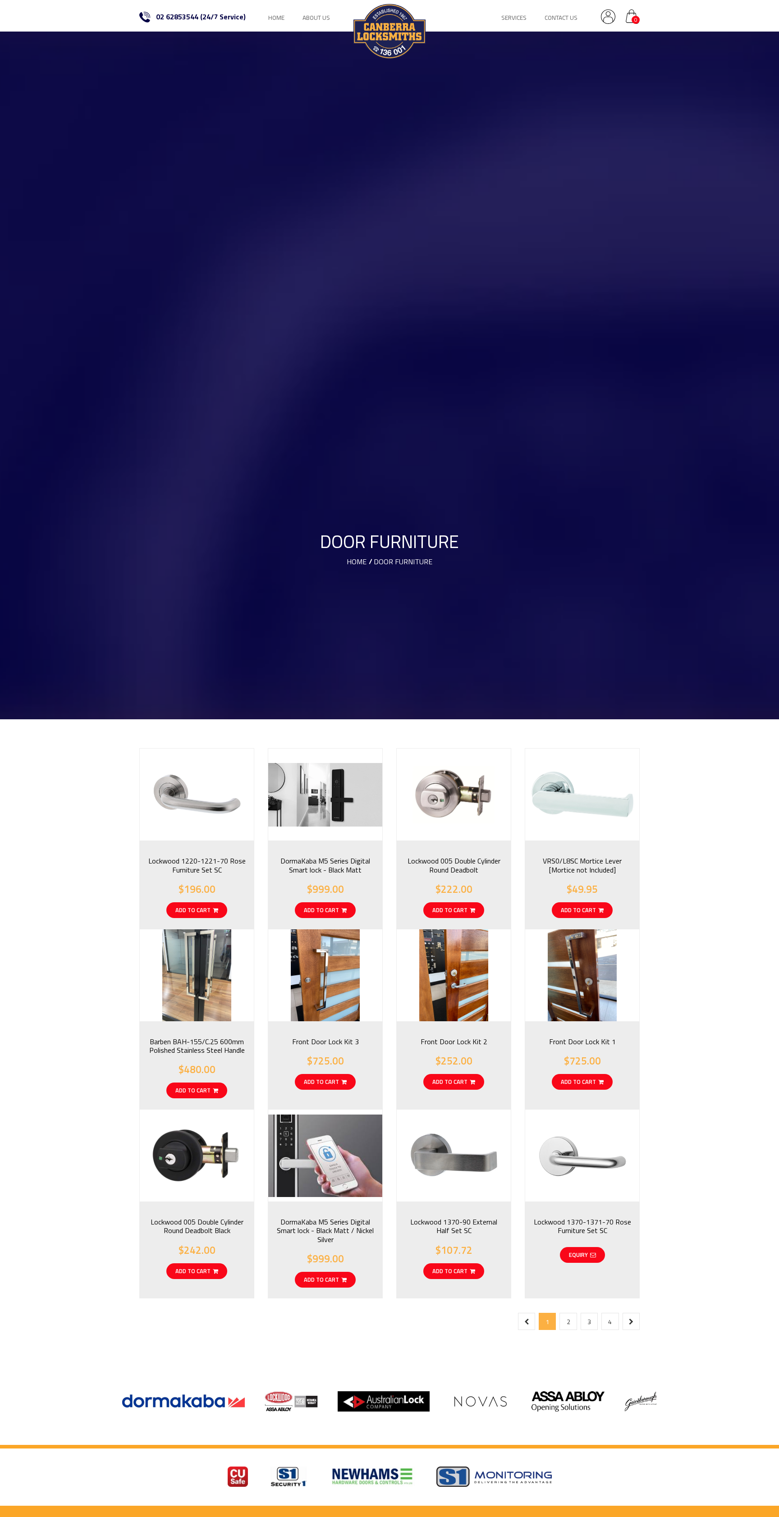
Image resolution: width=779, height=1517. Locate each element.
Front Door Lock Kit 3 (325, 1041)
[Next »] (631, 1321)
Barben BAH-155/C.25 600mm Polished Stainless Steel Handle (197, 1046)
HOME (276, 17)
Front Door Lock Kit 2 (454, 1041)
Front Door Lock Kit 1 (582, 1041)
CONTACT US (561, 17)
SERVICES (514, 17)
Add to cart (193, 909)
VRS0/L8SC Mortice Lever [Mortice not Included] (582, 865)
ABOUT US (316, 17)
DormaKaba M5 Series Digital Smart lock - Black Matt (325, 865)
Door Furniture (403, 561)
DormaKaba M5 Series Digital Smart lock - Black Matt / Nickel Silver (325, 1230)
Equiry (578, 1254)
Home (357, 561)
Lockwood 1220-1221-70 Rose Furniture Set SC (197, 865)
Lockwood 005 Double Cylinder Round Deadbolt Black (197, 1226)
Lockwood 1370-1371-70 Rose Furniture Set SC (582, 1226)
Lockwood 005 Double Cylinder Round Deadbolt (454, 865)
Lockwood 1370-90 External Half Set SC (453, 1226)
